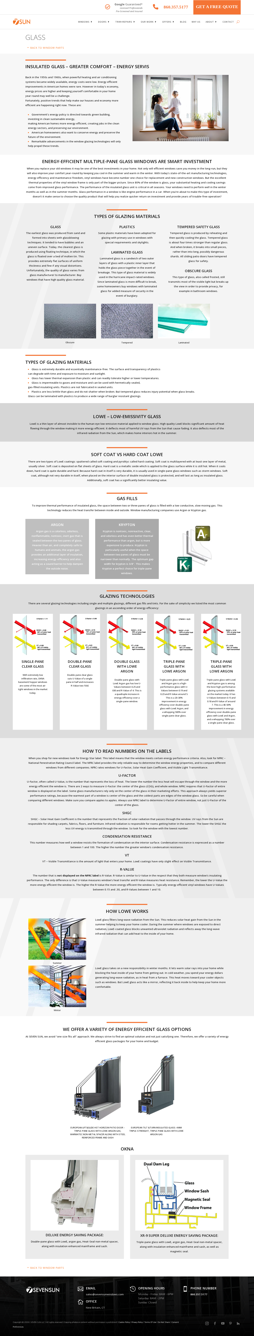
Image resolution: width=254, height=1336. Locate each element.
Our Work (147, 21)
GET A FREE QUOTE (217, 6)
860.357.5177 (176, 7)
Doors (102, 21)
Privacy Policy (137, 1322)
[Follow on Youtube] (222, 1323)
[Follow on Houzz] (238, 1323)
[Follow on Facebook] (215, 1323)
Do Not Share (164, 1322)
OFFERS (166, 21)
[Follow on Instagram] (207, 1323)
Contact (228, 21)
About (210, 21)
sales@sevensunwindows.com (105, 1294)
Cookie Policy (124, 1322)
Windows (84, 21)
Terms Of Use (150, 1322)
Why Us (196, 21)
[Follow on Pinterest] (230, 1323)
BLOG (183, 21)
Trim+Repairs (123, 21)
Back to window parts (47, 47)
